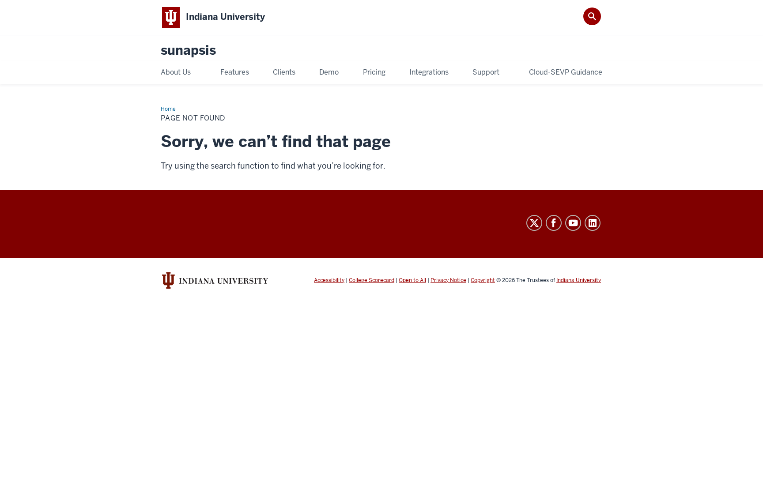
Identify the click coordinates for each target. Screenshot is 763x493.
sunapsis (188, 50)
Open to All (412, 280)
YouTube (573, 223)
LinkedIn (593, 223)
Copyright (483, 280)
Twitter (534, 223)
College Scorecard (371, 280)
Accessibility (329, 280)
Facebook (554, 223)
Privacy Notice (448, 280)
